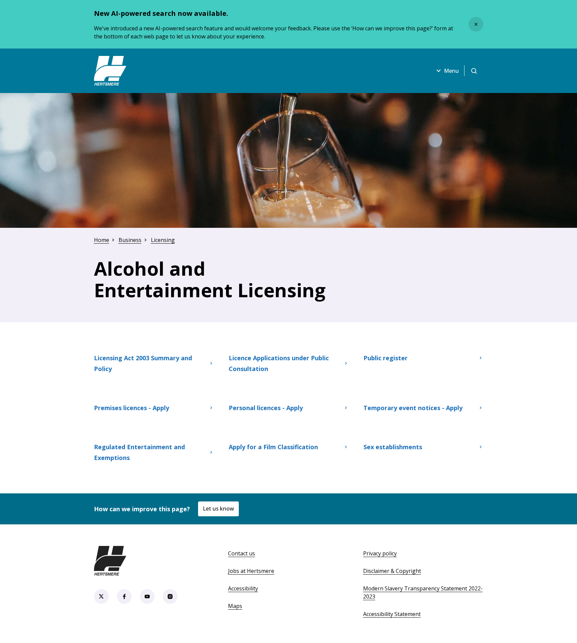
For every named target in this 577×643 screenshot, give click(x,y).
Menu (451, 70)
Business (130, 240)
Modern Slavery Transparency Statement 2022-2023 (423, 592)
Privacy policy (380, 553)
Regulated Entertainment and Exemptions (139, 452)
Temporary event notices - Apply (412, 408)
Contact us (241, 553)
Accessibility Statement (392, 614)
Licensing (163, 240)
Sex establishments (392, 447)
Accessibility (243, 588)
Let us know (218, 508)
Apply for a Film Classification (273, 447)
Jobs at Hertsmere (251, 571)
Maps (235, 606)
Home (101, 240)
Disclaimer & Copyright (392, 571)
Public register (391, 360)
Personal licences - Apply (266, 408)
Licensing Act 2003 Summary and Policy (143, 363)
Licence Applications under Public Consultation (279, 363)
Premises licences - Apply (131, 408)
